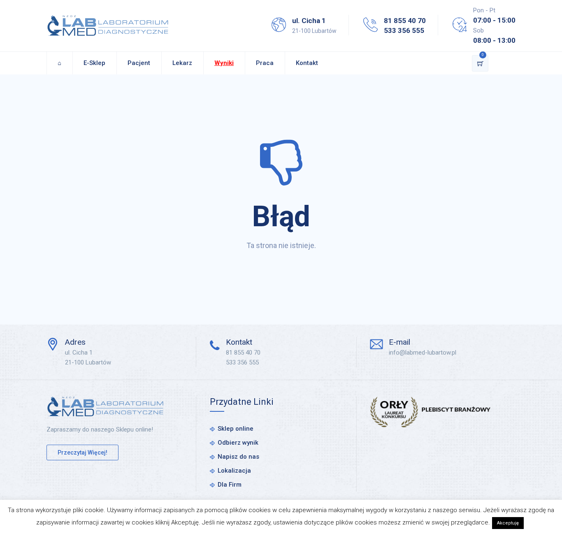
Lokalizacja (234, 470)
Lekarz (182, 63)
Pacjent (139, 63)
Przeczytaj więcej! (82, 452)
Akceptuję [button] (508, 523)
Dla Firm (230, 484)
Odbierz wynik (238, 442)
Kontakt (307, 63)
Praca (265, 63)
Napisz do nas (238, 456)
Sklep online (235, 428)
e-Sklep (94, 63)
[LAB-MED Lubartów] (107, 25)
